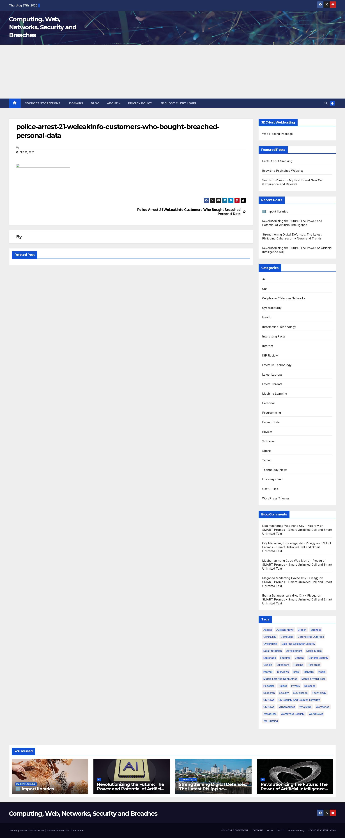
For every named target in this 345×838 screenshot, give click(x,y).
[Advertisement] (172, 71)
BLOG (95, 103)
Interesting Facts (273, 336)
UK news (268, 699)
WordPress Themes (276, 498)
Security (284, 692)
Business (316, 629)
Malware (309, 671)
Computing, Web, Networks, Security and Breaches (42, 27)
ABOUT (113, 103)
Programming (271, 412)
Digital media (314, 650)
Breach (302, 629)
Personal (268, 403)
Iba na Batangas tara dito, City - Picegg (289, 595)
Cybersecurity (272, 308)
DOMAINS (75, 103)
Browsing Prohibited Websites (283, 170)
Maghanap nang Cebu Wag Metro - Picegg (292, 560)
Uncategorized (272, 479)
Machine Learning (274, 393)
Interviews (283, 671)
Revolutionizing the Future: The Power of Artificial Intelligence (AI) (294, 789)
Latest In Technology (277, 365)
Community (269, 636)
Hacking (298, 664)
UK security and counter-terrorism (299, 699)
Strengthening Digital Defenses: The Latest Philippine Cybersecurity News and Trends (213, 789)
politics (283, 685)
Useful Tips (270, 489)
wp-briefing (270, 720)
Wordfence (322, 706)
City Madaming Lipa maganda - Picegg (288, 543)
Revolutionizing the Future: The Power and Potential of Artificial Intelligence (130, 789)
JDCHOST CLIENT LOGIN (178, 103)
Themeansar (76, 830)
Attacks (267, 629)
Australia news (285, 629)
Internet (267, 346)
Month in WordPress (313, 678)
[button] (326, 103)
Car (264, 289)
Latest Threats (272, 384)
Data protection (272, 650)
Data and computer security (298, 643)
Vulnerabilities (287, 706)
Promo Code (271, 422)
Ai (263, 279)
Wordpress (270, 713)
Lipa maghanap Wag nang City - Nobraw (290, 526)
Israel (296, 671)
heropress (314, 664)
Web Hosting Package (277, 134)
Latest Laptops (272, 374)
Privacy (295, 685)
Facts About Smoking (277, 161)
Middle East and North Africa (280, 678)
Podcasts (268, 685)
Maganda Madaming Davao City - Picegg (290, 578)
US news (268, 706)
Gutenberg (283, 664)
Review (267, 431)
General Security (318, 657)
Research (269, 692)
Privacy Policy (140, 103)
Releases (309, 685)
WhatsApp (305, 706)
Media (321, 671)
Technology (319, 692)
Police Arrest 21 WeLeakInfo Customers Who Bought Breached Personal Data (189, 212)
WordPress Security (292, 713)
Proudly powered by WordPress (27, 830)
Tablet (266, 460)
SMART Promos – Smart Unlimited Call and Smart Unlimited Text (297, 547)
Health (266, 317)
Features (285, 657)
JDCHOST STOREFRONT (43, 103)
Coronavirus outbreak (311, 636)
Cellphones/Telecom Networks (283, 298)
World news (316, 713)
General (299, 657)
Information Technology (279, 327)
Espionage (269, 657)
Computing (287, 636)
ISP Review (270, 355)
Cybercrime (270, 643)
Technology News (275, 470)
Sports (267, 451)
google (267, 664)
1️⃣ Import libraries (275, 211)
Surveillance (300, 692)
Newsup (60, 830)
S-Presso (268, 441)
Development (294, 650)
